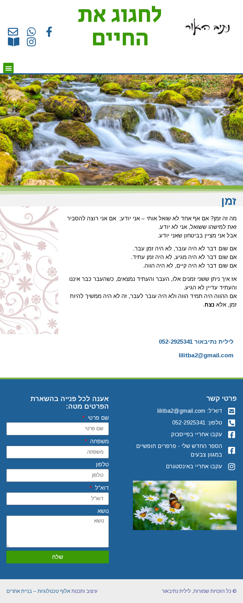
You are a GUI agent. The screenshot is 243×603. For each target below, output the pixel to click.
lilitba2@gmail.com (206, 355)
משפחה (99, 441)
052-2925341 (176, 341)
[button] (8, 68)
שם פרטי (97, 418)
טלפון (102, 465)
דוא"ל (101, 488)
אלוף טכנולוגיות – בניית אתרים (38, 591)
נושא (103, 511)
